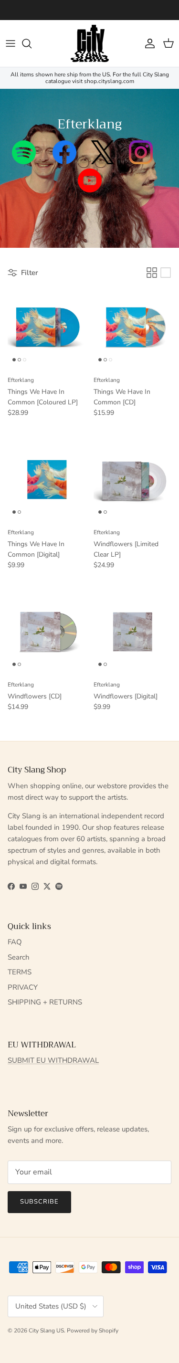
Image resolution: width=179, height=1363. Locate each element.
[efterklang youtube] (90, 189)
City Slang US (46, 1330)
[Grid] (152, 272)
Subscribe (39, 1201)
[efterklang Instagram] (141, 161)
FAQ (15, 942)
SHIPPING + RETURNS (45, 1002)
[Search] (31, 43)
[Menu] (10, 43)
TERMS (20, 972)
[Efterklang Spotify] (24, 161)
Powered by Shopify (92, 1330)
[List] (165, 272)
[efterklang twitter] (103, 161)
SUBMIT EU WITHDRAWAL (53, 1060)
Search (19, 957)
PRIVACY (23, 987)
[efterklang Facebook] (64, 161)
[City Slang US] (90, 43)
